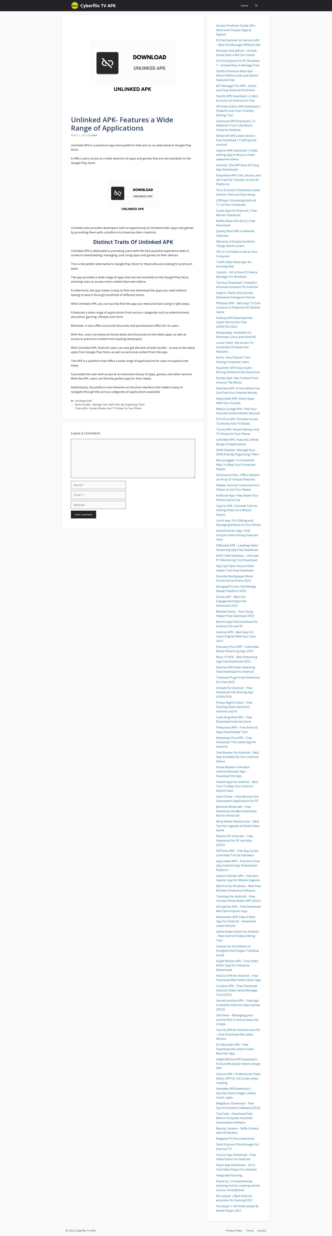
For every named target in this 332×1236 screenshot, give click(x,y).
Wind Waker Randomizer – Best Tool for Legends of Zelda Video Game (238, 825)
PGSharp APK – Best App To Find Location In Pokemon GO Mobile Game (238, 307)
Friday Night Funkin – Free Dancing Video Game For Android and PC (234, 706)
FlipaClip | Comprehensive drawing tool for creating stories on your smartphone (238, 1185)
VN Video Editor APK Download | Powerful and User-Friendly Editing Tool (238, 110)
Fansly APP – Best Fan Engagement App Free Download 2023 (231, 601)
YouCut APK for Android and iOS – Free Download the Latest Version (238, 1034)
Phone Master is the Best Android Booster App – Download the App (233, 771)
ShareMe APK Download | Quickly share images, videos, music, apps (236, 1093)
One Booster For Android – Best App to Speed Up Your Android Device (237, 756)
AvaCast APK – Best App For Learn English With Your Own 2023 (236, 636)
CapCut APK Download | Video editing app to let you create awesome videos (237, 154)
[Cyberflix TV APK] (75, 5)
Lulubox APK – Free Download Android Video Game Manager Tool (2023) (237, 990)
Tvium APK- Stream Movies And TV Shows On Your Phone (108, 408)
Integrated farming (229, 1175)
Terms (250, 1230)
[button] (256, 5)
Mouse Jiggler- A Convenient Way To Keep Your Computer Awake (236, 464)
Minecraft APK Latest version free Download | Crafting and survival (236, 140)
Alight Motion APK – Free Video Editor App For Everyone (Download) (237, 965)
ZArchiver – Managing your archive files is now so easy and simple (237, 1019)
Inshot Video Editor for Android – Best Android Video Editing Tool (237, 936)
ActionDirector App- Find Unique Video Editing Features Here (237, 535)
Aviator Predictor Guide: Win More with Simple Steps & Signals (235, 29)
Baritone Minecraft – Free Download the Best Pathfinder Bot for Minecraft (236, 811)
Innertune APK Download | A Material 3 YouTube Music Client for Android (235, 125)
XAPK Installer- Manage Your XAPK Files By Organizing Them (110, 404)
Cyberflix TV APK (98, 5)
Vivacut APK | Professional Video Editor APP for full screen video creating (238, 1078)
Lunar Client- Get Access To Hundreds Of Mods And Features (234, 347)
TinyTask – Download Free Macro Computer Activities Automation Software (234, 1118)
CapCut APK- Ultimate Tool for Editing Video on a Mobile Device (237, 510)
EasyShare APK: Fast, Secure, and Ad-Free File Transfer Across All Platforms (238, 179)
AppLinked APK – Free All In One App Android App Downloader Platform (238, 865)
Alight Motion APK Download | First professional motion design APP (238, 1063)
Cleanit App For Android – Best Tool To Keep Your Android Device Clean (237, 786)
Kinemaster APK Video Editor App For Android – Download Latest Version (236, 921)
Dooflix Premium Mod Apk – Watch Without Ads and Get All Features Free (237, 75)
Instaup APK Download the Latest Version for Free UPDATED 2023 (234, 322)
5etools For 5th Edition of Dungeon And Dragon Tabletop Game (237, 950)
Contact (261, 1230)
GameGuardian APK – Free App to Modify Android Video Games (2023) (238, 1004)
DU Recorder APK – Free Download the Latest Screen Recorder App (235, 1049)
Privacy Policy (234, 1230)
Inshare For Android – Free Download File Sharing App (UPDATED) (234, 692)
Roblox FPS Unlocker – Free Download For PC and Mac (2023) (234, 840)
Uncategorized (83, 400)
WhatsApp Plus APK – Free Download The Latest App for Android (236, 742)
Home (244, 5)
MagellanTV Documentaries (235, 1138)
